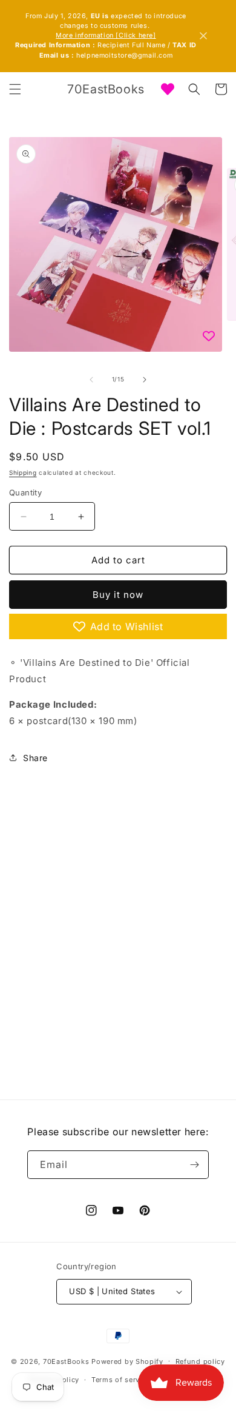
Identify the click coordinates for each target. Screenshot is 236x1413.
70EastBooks (66, 1361)
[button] (15, 89)
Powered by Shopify (127, 1361)
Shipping (23, 472)
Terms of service (120, 1379)
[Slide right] (144, 379)
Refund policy (200, 1361)
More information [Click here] (106, 35)
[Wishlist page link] (167, 89)
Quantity (25, 492)
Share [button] (35, 758)
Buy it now (118, 594)
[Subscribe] (195, 1164)
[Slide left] (91, 379)
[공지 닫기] (203, 35)
